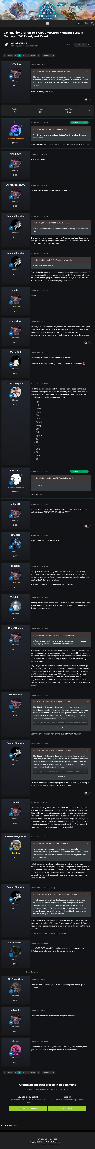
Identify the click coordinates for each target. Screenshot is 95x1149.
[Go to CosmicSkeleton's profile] (16, 224)
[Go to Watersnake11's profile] (16, 951)
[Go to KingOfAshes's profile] (16, 636)
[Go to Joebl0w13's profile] (16, 479)
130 (15, 716)
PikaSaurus (61, 71)
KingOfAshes (15, 628)
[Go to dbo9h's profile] (16, 298)
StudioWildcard (20, 43)
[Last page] (38, 55)
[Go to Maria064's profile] (16, 360)
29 (16, 525)
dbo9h (15, 290)
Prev (10, 55)
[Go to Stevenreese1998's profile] (16, 193)
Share (68, 44)
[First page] (4, 55)
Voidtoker (15, 597)
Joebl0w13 (16, 470)
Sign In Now (67, 1108)
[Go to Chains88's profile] (16, 162)
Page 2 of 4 (48, 55)
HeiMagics (15, 1010)
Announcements (31, 46)
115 (15, 618)
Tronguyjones (62, 260)
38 (16, 373)
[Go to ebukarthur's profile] (16, 329)
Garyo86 (60, 843)
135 (15, 404)
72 (16, 823)
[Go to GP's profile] (16, 130)
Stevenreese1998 (15, 185)
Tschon (15, 802)
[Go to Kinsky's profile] (16, 1049)
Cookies (53, 1139)
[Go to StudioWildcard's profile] (6, 44)
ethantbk (15, 535)
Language (42, 1139)
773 (16, 237)
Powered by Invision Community (47, 1144)
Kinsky (15, 1041)
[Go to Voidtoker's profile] (16, 605)
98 (16, 206)
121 (15, 1062)
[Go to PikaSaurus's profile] (16, 703)
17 (16, 556)
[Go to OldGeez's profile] (16, 512)
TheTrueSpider (15, 383)
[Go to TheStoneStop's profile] (16, 987)
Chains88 (60, 129)
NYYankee (15, 64)
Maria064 (15, 352)
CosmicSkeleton (15, 216)
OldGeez (15, 504)
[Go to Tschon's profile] (16, 810)
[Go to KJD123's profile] (16, 574)
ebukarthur (15, 321)
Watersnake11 (15, 942)
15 (16, 964)
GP (15, 121)
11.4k (16, 143)
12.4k (16, 492)
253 (16, 649)
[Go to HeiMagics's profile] (16, 1018)
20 (16, 85)
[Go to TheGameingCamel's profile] (16, 845)
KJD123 (15, 566)
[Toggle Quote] (34, 71)
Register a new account (28, 1108)
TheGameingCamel (15, 836)
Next (33, 55)
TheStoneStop (15, 979)
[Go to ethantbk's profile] (16, 543)
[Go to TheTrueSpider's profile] (16, 392)
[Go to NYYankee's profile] (16, 73)
